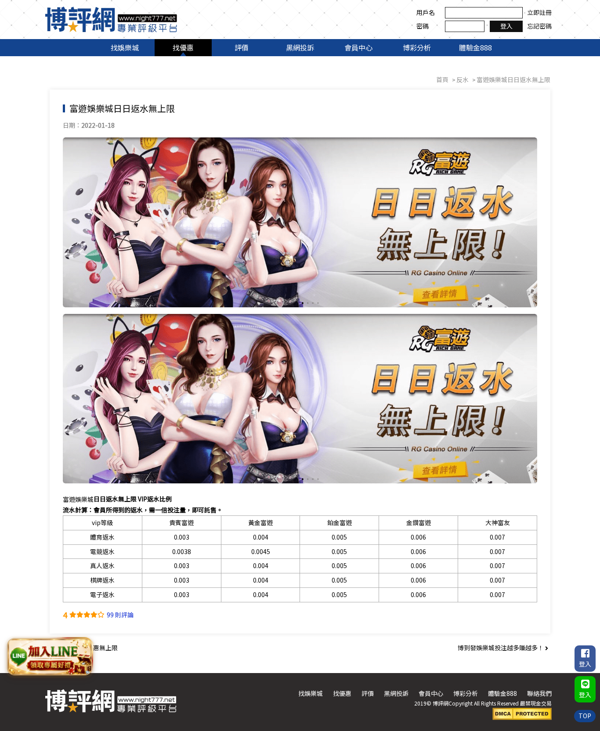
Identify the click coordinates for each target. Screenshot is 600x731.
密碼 (422, 26)
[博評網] (111, 18)
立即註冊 (539, 12)
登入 (506, 26)
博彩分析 (417, 47)
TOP (584, 715)
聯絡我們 (539, 693)
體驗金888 (475, 47)
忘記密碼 (539, 26)
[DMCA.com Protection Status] (522, 713)
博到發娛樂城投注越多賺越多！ (501, 647)
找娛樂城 (125, 47)
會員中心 (358, 47)
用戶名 (425, 12)
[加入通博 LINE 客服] (50, 656)
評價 (242, 47)
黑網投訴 (300, 47)
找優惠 (183, 47)
